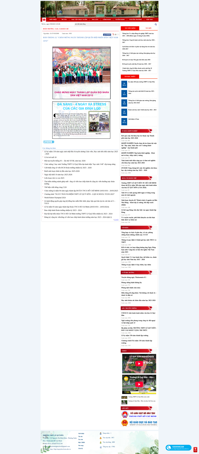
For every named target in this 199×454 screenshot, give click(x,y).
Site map (80, 445)
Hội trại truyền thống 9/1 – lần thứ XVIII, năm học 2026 (64, 161)
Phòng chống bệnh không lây (131, 282)
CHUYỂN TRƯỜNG (135, 19)
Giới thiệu (81, 433)
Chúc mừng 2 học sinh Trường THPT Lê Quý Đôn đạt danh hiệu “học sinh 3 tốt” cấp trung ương (79, 164)
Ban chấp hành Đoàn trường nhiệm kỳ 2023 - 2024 (63, 210)
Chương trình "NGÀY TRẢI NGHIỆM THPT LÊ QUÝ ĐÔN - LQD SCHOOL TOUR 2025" (79, 194)
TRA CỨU (95, 19)
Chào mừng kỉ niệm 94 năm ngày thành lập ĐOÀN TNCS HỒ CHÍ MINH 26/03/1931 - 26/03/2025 (81, 191)
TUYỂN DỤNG (120, 19)
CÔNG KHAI (107, 19)
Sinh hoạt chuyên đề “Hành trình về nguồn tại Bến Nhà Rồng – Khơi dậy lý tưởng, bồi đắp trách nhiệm (139, 202)
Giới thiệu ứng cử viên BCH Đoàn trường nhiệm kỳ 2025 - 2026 (68, 168)
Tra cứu (80, 439)
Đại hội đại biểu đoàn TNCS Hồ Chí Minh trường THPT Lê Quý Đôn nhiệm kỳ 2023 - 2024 (78, 214)
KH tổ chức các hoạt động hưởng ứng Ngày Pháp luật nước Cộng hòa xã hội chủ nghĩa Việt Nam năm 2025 (138, 250)
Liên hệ (80, 448)
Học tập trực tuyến (79, 19)
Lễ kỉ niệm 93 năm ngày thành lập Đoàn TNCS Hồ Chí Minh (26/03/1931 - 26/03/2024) (76, 207)
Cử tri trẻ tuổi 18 (50, 157)
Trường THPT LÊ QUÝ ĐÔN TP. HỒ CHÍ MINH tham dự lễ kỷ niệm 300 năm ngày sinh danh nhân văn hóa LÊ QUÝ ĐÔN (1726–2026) (139, 185)
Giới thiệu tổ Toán (133, 119)
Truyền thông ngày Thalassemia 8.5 (133, 277)
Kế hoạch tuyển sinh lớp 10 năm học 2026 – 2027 (136, 64)
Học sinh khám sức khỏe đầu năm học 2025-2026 (138, 300)
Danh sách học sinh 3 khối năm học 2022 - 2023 (142, 110)
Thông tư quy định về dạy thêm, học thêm (136, 265)
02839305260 (178, 447)
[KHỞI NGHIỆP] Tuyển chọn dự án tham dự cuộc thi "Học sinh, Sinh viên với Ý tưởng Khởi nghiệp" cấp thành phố (139, 145)
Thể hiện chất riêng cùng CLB (55, 187)
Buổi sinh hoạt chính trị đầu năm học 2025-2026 (62, 171)
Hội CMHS (81, 442)
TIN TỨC (64, 19)
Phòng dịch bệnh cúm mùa (130, 288)
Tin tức (80, 436)
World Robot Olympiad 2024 (55, 198)
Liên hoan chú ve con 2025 (54, 178)
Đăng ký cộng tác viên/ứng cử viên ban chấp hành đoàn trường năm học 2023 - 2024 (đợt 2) (78, 217)
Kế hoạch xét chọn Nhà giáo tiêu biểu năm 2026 (136, 60)
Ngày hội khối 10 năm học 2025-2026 (58, 175)
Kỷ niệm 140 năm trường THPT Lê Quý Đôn (141, 82)
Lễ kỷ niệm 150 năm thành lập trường (134, 335)
